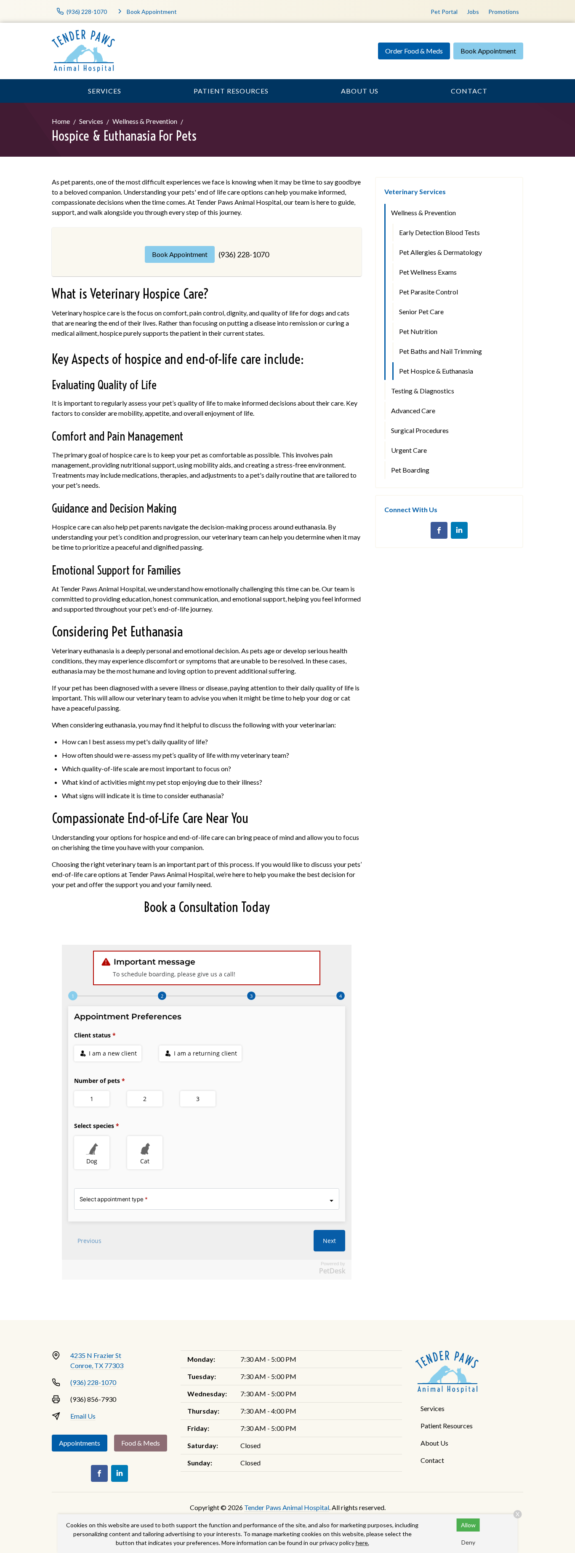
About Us (359, 91)
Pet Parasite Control (428, 292)
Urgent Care (409, 450)
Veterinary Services (415, 191)
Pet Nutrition (418, 331)
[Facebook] (439, 530)
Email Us (83, 1416)
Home (61, 121)
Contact (469, 91)
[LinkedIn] (459, 530)
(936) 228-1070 (243, 254)
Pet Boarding (410, 470)
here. (362, 1542)
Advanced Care (413, 410)
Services (104, 91)
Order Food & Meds (414, 51)
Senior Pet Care (421, 311)
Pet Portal (444, 11)
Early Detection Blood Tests (439, 232)
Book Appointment (488, 51)
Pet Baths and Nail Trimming (440, 351)
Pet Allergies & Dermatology (440, 252)
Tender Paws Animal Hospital (286, 1507)
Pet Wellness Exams (428, 272)
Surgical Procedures (420, 430)
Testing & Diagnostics (422, 391)
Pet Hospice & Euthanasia (436, 371)
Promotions (503, 11)
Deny (468, 1542)
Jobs (473, 11)
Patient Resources (231, 91)
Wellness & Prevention (144, 121)
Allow (468, 1525)
